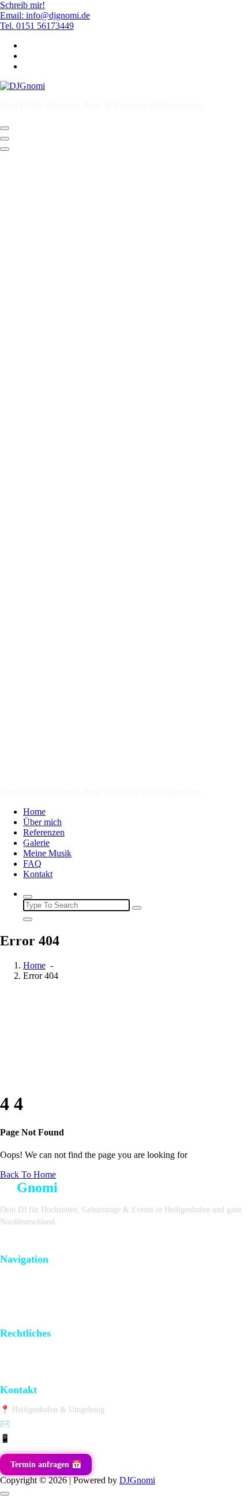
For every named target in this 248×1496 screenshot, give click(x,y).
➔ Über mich (22, 1300)
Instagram (64, 1245)
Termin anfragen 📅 (45, 1464)
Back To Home (28, 1174)
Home (34, 811)
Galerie (36, 843)
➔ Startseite (19, 1282)
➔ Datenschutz (24, 1374)
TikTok (18, 1245)
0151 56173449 (37, 1438)
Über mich (42, 822)
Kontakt (37, 874)
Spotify (110, 1245)
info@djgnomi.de (41, 1424)
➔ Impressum (22, 1356)
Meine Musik (47, 853)
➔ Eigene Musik (27, 1318)
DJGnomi (137, 1480)
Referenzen (44, 832)
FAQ (32, 863)
